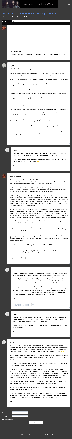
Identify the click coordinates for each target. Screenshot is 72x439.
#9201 (67, 51)
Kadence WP (50, 434)
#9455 (67, 176)
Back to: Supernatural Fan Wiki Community (12, 16)
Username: (5, 412)
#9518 (67, 342)
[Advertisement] (39, 40)
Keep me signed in (8, 419)
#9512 (67, 314)
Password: (4, 416)
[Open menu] (69, 4)
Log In (36, 423)
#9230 (67, 65)
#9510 (67, 150)
